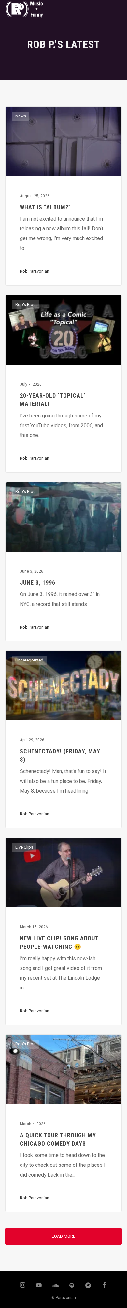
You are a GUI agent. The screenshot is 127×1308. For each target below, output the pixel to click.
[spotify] (71, 1285)
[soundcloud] (55, 1285)
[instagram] (22, 1285)
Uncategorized (29, 660)
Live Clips (24, 847)
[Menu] (118, 9)
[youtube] (39, 1288)
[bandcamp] (88, 1285)
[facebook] (104, 1285)
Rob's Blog (25, 304)
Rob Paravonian (34, 271)
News (20, 116)
